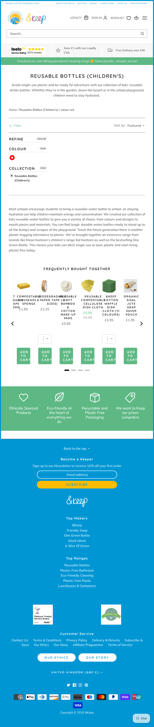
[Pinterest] (86, 685)
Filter (17, 125)
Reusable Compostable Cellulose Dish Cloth (93, 302)
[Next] (141, 324)
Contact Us (122, 3)
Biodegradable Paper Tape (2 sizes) (52, 300)
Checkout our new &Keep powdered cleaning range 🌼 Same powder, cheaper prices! (77, 61)
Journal (93, 3)
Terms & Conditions (47, 640)
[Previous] (13, 324)
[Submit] (142, 33)
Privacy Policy (76, 640)
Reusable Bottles (77, 565)
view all (41, 138)
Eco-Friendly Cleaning (77, 575)
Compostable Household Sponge (29, 300)
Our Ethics (82, 3)
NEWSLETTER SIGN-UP (65, 3)
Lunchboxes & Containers (77, 586)
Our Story (61, 645)
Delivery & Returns (106, 640)
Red (12, 157)
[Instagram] (80, 685)
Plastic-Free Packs (77, 581)
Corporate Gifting (138, 3)
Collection (22, 168)
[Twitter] (68, 685)
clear (43, 148)
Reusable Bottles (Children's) (25, 178)
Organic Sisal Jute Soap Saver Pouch (131, 305)
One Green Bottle (77, 535)
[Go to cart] (137, 17)
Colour (17, 148)
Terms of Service (120, 645)
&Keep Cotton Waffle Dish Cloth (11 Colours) (111, 305)
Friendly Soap (77, 530)
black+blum (77, 541)
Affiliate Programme (88, 645)
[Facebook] (74, 685)
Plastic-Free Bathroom (77, 570)
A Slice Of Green (77, 546)
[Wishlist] (121, 17)
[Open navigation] (144, 18)
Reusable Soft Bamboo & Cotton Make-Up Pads (68, 307)
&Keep (77, 525)
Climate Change (107, 3)
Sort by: (120, 125)
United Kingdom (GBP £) (75, 672)
